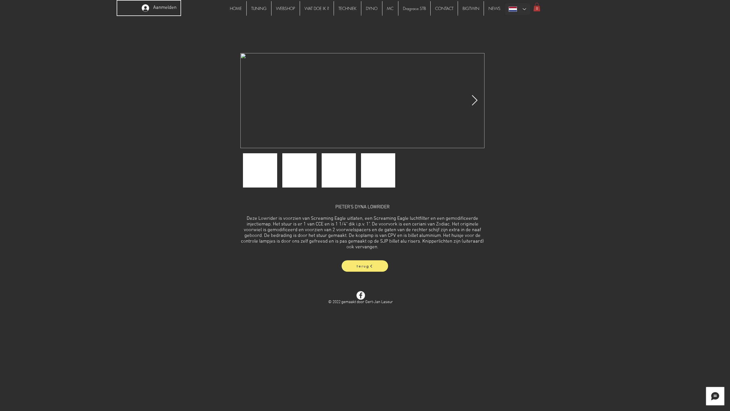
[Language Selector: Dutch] (517, 9)
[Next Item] (474, 100)
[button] (536, 7)
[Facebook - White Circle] (360, 295)
